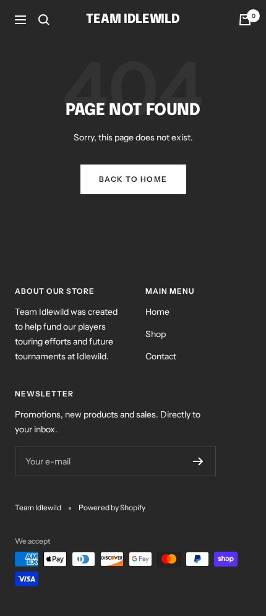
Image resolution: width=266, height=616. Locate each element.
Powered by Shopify (112, 507)
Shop (155, 334)
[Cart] (245, 19)
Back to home (133, 179)
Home (157, 311)
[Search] (43, 19)
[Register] (198, 461)
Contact (160, 356)
